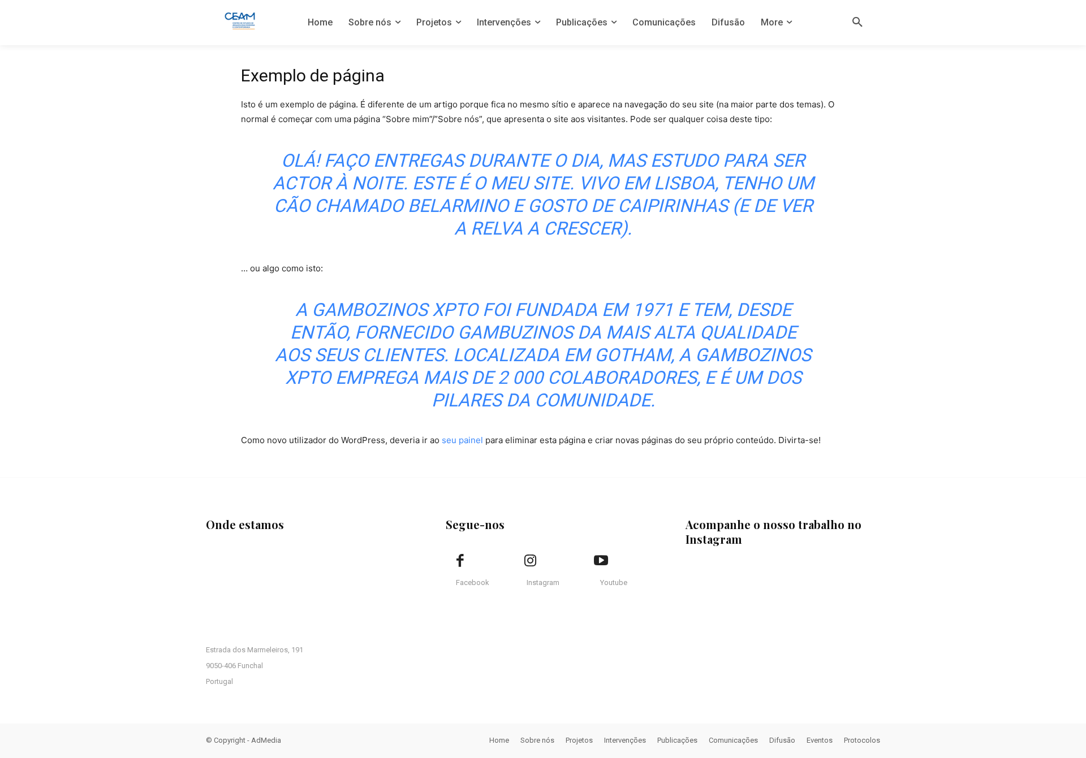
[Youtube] (601, 561)
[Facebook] (460, 561)
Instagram (543, 582)
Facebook (472, 582)
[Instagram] (530, 561)
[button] (857, 22)
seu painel (462, 440)
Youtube (613, 582)
